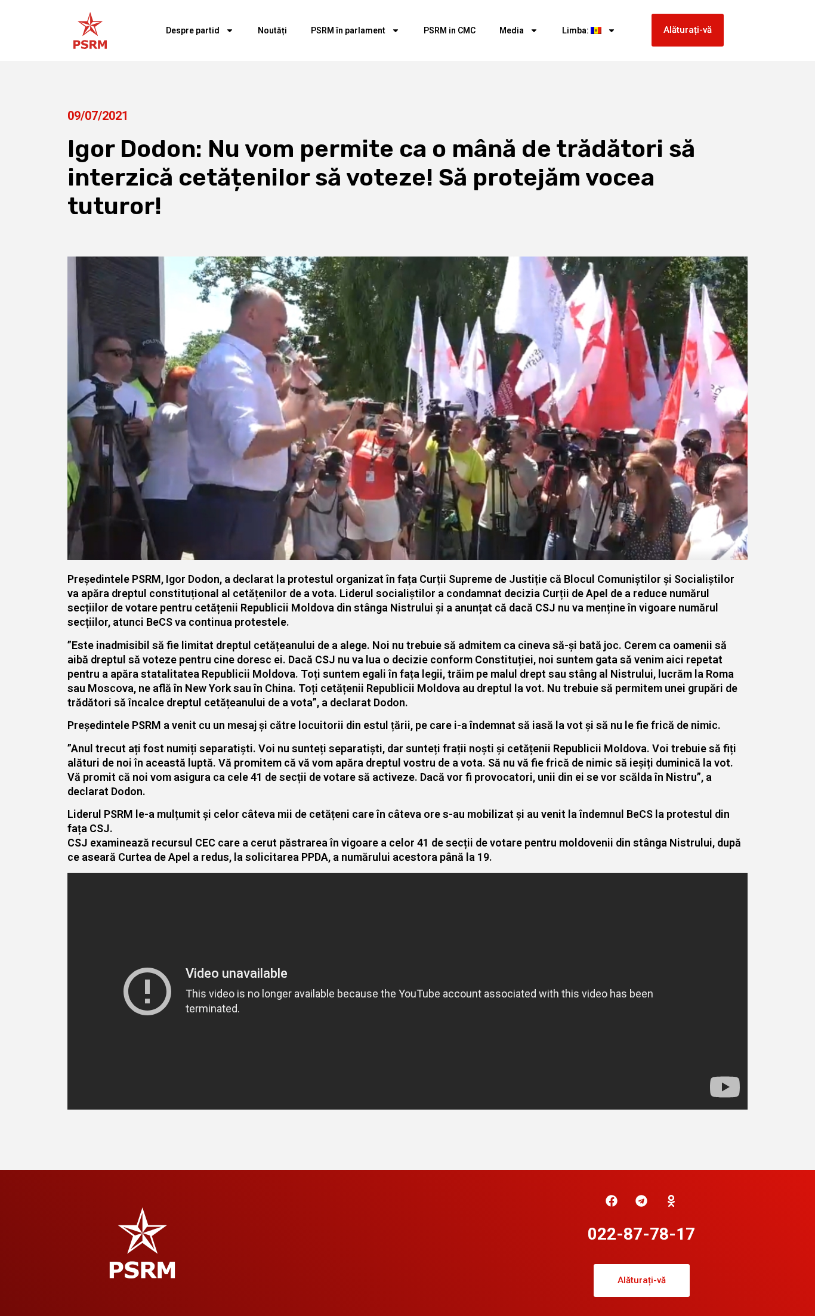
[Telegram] (641, 1201)
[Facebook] (611, 1201)
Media (511, 30)
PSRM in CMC (450, 30)
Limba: (576, 30)
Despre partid (193, 30)
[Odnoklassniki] (671, 1201)
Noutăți (272, 30)
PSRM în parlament (348, 30)
